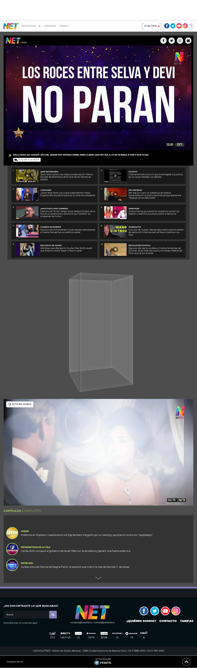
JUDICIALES (134, 208)
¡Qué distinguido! (49, 172)
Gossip (25, 531)
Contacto (168, 621)
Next (98, 578)
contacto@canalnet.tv (81, 622)
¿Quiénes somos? (141, 621)
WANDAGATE (135, 227)
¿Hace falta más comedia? (54, 208)
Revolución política (139, 245)
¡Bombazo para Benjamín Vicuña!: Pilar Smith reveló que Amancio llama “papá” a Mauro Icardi (66, 249)
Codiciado (45, 190)
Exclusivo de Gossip (51, 245)
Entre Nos (27, 563)
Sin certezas (135, 190)
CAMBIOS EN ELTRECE (50, 227)
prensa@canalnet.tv (104, 622)
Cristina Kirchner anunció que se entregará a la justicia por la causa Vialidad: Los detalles (156, 175)
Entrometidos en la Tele (35, 547)
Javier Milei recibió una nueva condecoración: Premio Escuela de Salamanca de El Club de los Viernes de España (66, 177)
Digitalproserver (15, 662)
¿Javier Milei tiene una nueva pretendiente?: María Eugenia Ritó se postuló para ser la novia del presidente (67, 194)
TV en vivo (150, 26)
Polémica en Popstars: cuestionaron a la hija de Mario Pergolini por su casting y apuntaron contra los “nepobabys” (87, 535)
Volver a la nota (28, 159)
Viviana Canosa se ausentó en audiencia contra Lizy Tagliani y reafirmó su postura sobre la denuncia (154, 212)
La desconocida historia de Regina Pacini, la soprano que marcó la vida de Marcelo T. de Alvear (75, 566)
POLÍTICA (133, 172)
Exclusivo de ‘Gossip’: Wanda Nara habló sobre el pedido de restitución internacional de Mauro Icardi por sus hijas (156, 232)
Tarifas (63, 26)
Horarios (50, 26)
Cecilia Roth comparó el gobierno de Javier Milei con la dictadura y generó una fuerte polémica (75, 550)
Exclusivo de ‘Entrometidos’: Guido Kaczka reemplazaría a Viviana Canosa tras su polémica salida (67, 231)
